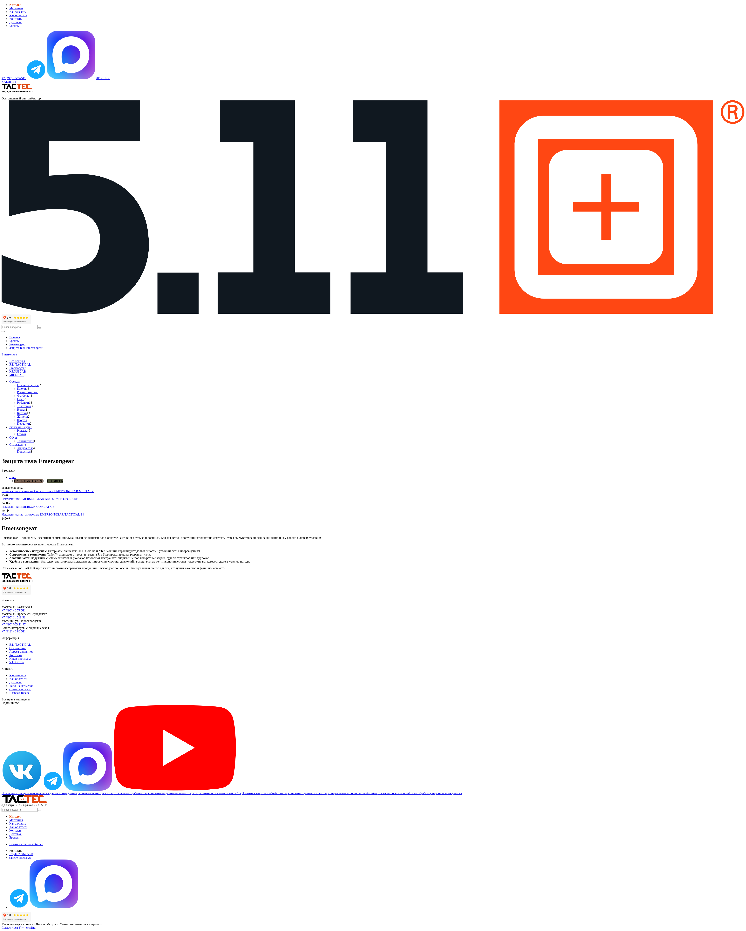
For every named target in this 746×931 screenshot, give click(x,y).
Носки (21, 409)
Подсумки (24, 451)
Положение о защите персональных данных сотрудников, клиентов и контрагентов (57, 793)
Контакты (15, 18)
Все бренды (17, 361)
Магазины (16, 8)
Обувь (13, 437)
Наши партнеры (20, 658)
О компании (17, 648)
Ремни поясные (27, 392)
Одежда (14, 381)
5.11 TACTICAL (20, 364)
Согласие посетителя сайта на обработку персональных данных (419, 793)
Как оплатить (18, 15)
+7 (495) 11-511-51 (13, 617)
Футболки (24, 395)
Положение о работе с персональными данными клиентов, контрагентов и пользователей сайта (177, 793)
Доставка (15, 22)
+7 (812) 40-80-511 (14, 631)
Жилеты (22, 416)
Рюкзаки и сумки (20, 427)
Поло (20, 399)
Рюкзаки (23, 430)
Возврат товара (19, 692)
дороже (18, 487)
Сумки (21, 434)
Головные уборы (28, 385)
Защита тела (25, 448)
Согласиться (10, 927)
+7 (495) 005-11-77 (14, 624)
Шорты (22, 420)
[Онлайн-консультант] (36, 78)
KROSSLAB (17, 371)
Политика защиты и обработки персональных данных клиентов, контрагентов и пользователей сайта (309, 793)
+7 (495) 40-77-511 (14, 610)
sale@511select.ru (20, 857)
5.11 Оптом (16, 662)
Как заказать (17, 11)
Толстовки (24, 406)
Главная (14, 337)
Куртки (22, 413)
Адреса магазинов (21, 651)
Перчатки (23, 423)
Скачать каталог (20, 689)
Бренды (14, 25)
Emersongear (17, 344)
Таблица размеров (21, 685)
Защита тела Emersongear (25, 347)
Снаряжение (17, 444)
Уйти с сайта (27, 927)
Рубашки (23, 402)
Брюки (21, 388)
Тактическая (25, 441)
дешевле (7, 487)
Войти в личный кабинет (26, 844)
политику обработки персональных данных (132, 924)
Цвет (12, 477)
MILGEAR (16, 375)
